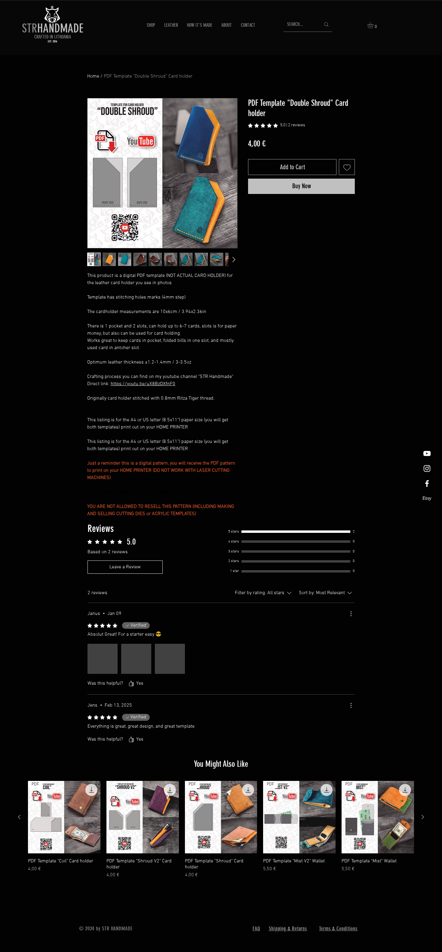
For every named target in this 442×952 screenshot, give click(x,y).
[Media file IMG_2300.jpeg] (102, 659)
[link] (276, 125)
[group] (221, 830)
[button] (373, 25)
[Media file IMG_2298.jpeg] (136, 659)
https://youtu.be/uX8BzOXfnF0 (143, 384)
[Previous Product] (19, 817)
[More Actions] (351, 613)
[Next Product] (422, 817)
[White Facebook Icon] (426, 483)
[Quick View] (142, 817)
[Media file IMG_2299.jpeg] (170, 659)
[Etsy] (426, 498)
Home (93, 76)
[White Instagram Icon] (426, 468)
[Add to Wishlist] (347, 167)
